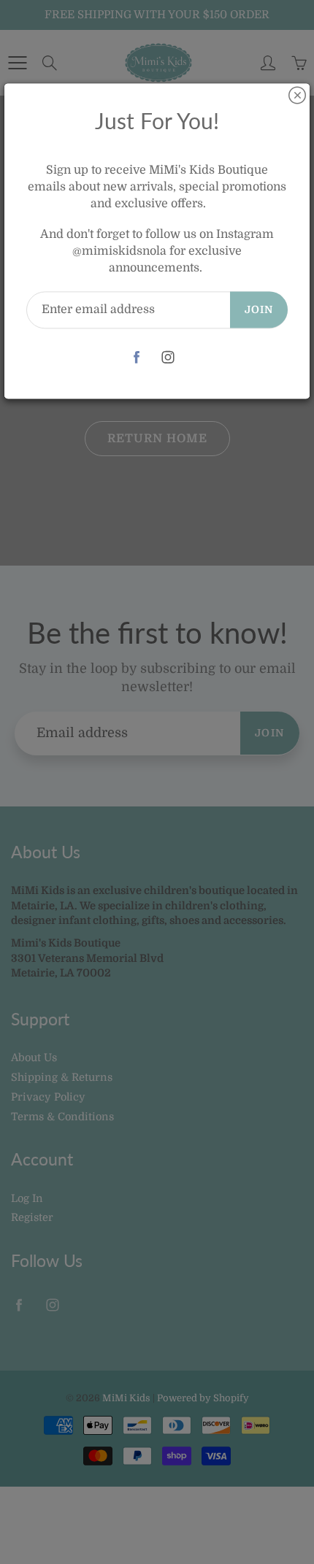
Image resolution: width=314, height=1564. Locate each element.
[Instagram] (167, 357)
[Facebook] (136, 357)
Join (259, 309)
